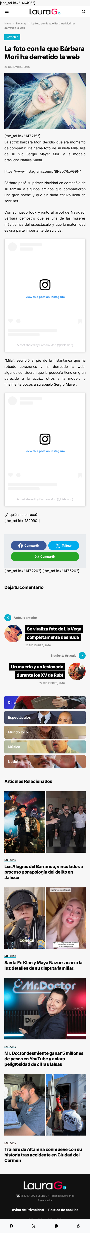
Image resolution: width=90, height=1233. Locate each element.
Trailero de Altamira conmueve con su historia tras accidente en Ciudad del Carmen (43, 1155)
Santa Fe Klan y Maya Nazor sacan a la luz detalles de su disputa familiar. (43, 965)
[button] (6, 12)
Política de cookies (63, 1210)
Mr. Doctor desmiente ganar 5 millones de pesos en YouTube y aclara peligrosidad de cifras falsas (43, 1059)
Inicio (7, 23)
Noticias (21, 23)
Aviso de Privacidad (28, 1210)
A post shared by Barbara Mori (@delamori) (45, 345)
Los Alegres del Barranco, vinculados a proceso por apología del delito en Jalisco (43, 872)
